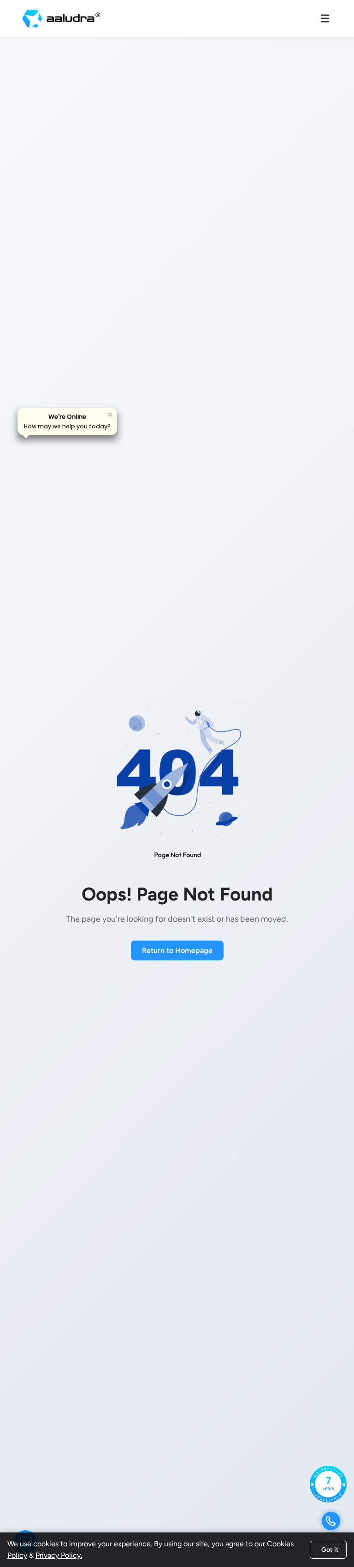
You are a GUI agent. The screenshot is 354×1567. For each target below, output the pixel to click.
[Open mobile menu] (325, 18)
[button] (67, 421)
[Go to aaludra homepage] (61, 18)
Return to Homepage (177, 950)
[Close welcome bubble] (110, 414)
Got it (330, 1550)
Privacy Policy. (58, 1555)
